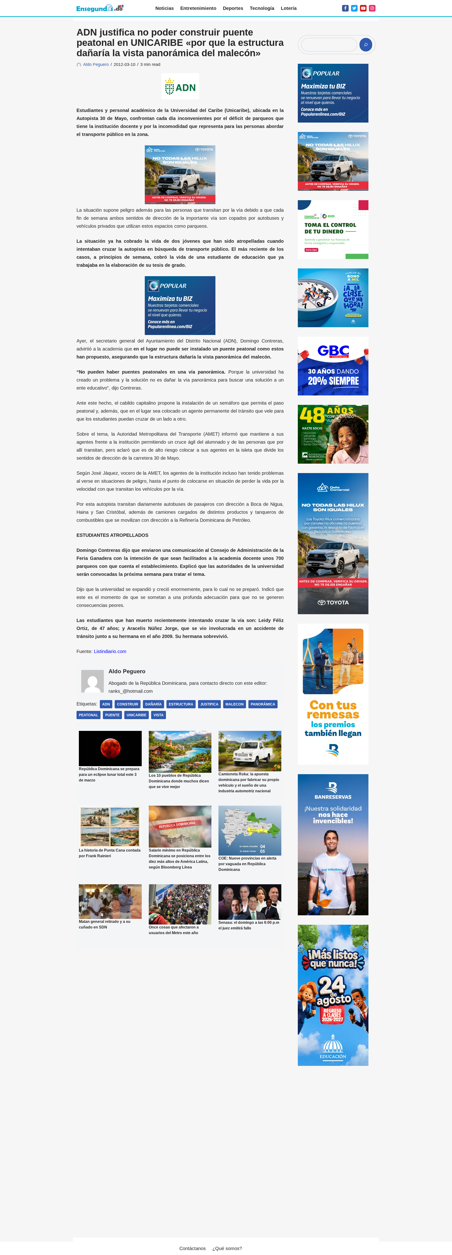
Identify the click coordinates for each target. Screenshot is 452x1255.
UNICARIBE (136, 715)
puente (112, 715)
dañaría (153, 704)
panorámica (263, 704)
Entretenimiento (198, 8)
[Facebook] (345, 8)
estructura (181, 704)
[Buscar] (365, 45)
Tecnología (262, 8)
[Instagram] (372, 8)
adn (106, 704)
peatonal (88, 715)
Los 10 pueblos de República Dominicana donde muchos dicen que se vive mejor (179, 781)
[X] (354, 8)
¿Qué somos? (227, 1248)
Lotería (289, 8)
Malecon (235, 704)
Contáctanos (192, 1248)
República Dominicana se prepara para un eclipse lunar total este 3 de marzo (109, 774)
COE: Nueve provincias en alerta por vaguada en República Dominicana (247, 864)
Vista (158, 715)
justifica (209, 704)
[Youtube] (363, 8)
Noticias (164, 8)
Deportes (233, 8)
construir (127, 704)
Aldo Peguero (96, 64)
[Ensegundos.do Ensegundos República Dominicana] (100, 8)
